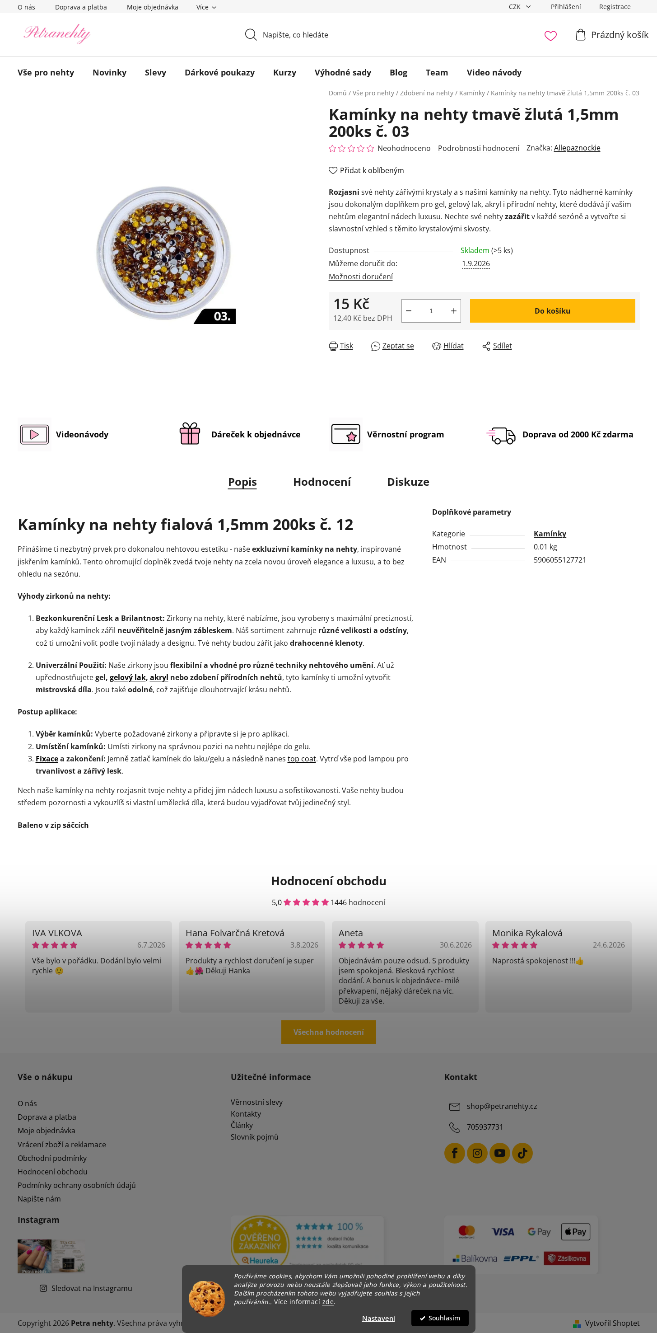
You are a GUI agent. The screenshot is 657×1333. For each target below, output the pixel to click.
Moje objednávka (152, 7)
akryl (159, 677)
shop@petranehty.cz (502, 1106)
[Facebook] (454, 1153)
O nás (26, 7)
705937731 (485, 1127)
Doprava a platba (81, 7)
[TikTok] (522, 1153)
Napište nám (39, 1199)
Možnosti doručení (361, 277)
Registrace (615, 6)
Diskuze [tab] (408, 481)
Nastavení (378, 1318)
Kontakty (246, 1114)
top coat (302, 759)
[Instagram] (477, 1153)
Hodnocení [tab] (322, 481)
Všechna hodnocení (329, 1032)
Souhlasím (444, 1318)
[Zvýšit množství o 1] (454, 311)
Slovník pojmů (255, 1137)
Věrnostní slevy (257, 1102)
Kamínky (550, 534)
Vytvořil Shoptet (612, 1323)
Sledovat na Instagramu (91, 1288)
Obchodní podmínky (52, 1158)
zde (328, 1302)
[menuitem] (46, 72)
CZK (515, 6)
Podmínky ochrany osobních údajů (77, 1185)
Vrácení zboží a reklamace (62, 1145)
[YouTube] (499, 1153)
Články (242, 1126)
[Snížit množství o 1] (408, 311)
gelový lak (128, 677)
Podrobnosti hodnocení (478, 148)
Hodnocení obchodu (53, 1172)
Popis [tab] (242, 481)
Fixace (47, 759)
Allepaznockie (577, 148)
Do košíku (553, 311)
